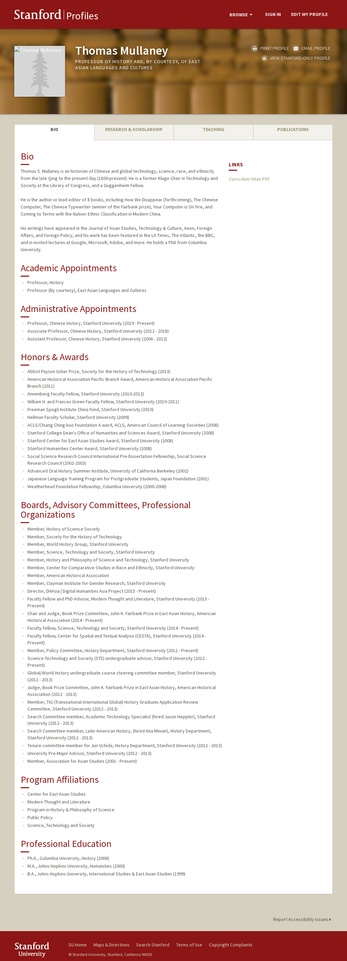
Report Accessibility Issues (301, 919)
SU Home (77, 945)
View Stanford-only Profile (299, 58)
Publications (293, 129)
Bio (54, 129)
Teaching (213, 129)
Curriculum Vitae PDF (249, 179)
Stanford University (38, 949)
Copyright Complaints (230, 945)
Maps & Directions (111, 945)
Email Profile (315, 48)
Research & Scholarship (134, 129)
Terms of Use (189, 945)
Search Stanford (152, 945)
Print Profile (274, 48)
